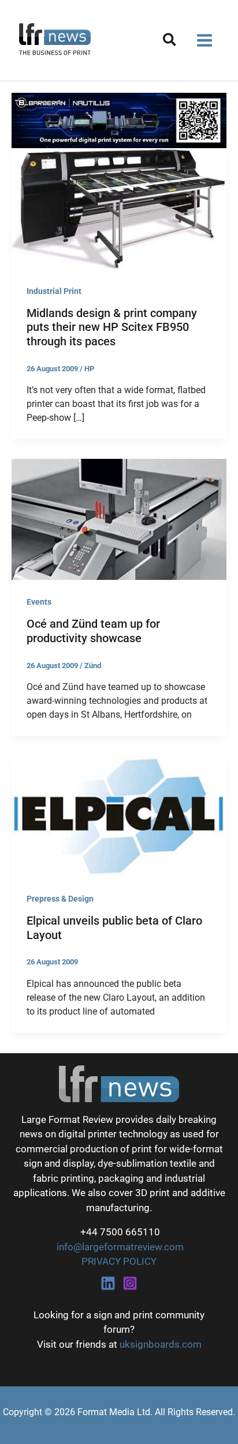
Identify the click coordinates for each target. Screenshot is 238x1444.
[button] (170, 41)
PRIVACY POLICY (119, 1261)
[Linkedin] (108, 1283)
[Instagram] (129, 1283)
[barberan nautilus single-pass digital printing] (119, 119)
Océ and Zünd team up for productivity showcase (93, 631)
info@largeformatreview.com (119, 1247)
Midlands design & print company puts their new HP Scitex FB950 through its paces (112, 327)
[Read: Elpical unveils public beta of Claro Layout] (119, 815)
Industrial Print (54, 291)
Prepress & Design (60, 898)
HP (89, 368)
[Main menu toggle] (205, 40)
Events (39, 601)
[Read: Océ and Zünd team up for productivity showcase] (119, 519)
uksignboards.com (161, 1344)
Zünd (92, 665)
